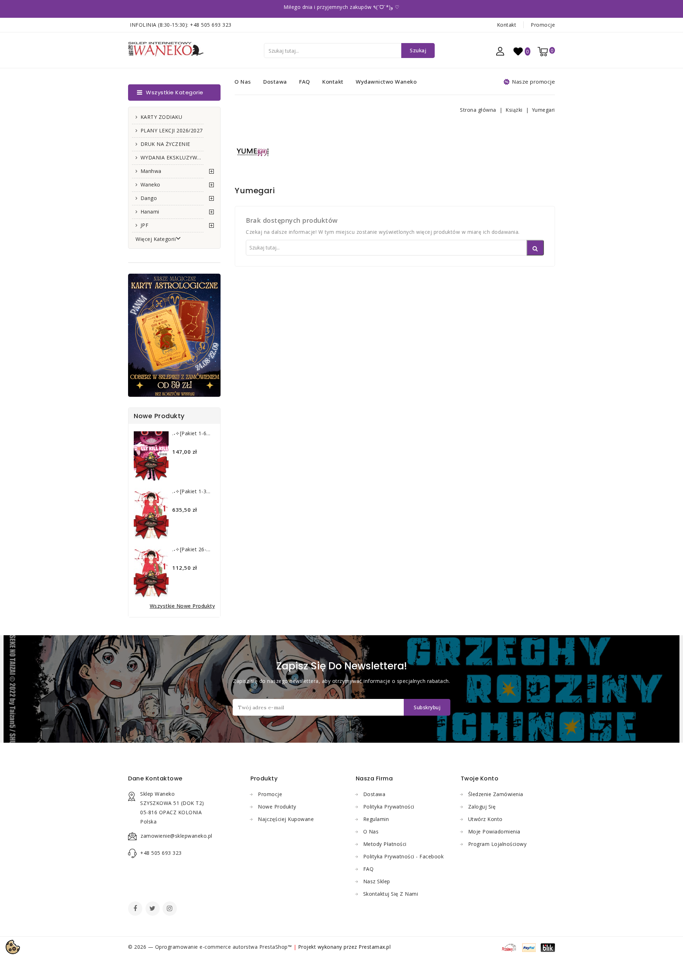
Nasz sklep (376, 881)
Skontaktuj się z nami (390, 893)
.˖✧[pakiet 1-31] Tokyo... (202, 491)
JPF (145, 225)
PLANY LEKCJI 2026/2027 (172, 130)
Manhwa (151, 171)
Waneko (150, 184)
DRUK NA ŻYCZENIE (165, 144)
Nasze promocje (533, 81)
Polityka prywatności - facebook (403, 856)
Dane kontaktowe (155, 778)
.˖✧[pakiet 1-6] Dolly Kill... (203, 433)
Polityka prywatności (388, 806)
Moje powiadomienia (494, 831)
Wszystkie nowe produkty (182, 605)
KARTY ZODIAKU (161, 117)
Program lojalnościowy (497, 844)
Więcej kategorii (156, 239)
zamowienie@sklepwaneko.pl (176, 835)
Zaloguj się (482, 806)
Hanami (150, 211)
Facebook (136, 909)
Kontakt (507, 24)
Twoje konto (480, 778)
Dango (149, 198)
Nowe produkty (277, 806)
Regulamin (376, 819)
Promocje (543, 24)
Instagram (171, 909)
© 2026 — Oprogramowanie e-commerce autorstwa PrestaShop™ (210, 946)
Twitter (153, 909)
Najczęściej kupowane (286, 819)
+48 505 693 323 (211, 24)
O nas (242, 81)
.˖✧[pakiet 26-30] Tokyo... (203, 549)
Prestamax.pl (375, 946)
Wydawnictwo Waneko (386, 81)
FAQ (304, 81)
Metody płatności (385, 844)
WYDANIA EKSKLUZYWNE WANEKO (172, 157)
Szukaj (418, 50)
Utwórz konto (485, 819)
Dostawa (275, 81)
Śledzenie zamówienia (495, 794)
